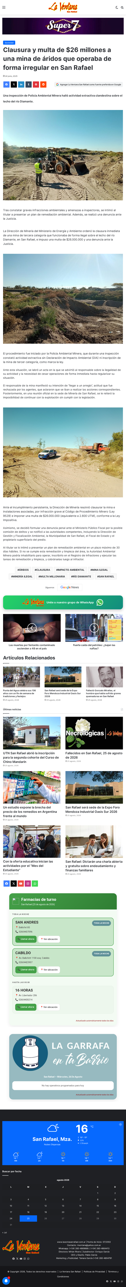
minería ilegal (22, 576)
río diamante (82, 576)
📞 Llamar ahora (26, 939)
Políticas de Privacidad (94, 1271)
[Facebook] (6, 84)
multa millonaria (52, 576)
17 (11, 1212)
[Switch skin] (116, 8)
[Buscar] (122, 8)
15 (98, 1206)
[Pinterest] (36, 84)
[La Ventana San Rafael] (63, 7)
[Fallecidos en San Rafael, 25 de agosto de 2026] (94, 733)
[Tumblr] (29, 84)
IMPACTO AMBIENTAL (71, 569)
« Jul (4, 1232)
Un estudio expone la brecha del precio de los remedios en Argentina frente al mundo (30, 812)
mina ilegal (100, 569)
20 (63, 1212)
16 (115, 1206)
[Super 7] (63, 26)
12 (46, 1206)
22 (97, 1212)
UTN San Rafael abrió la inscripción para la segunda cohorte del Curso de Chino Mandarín (31, 757)
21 (80, 1212)
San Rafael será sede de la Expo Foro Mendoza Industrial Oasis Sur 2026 (63, 693)
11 (28, 1206)
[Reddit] (43, 84)
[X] (14, 84)
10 (11, 1206)
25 (28, 1218)
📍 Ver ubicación (49, 939)
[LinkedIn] (21, 84)
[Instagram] (25, 1259)
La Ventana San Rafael (70, 1271)
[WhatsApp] (28, 1259)
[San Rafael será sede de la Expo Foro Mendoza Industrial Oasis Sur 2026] (63, 677)
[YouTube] (21, 1259)
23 (115, 1212)
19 (46, 1212)
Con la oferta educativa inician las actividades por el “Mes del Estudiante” (28, 866)
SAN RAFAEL (106, 576)
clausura (43, 569)
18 (28, 1212)
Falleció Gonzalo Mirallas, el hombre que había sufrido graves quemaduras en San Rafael (103, 693)
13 (63, 1206)
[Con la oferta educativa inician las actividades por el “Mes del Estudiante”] (32, 841)
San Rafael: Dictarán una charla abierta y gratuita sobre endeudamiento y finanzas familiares (93, 866)
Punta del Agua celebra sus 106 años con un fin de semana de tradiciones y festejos (19, 693)
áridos (24, 569)
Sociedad (9, 42)
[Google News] (69, 587)
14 (80, 1206)
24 (11, 1218)
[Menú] (3, 8)
